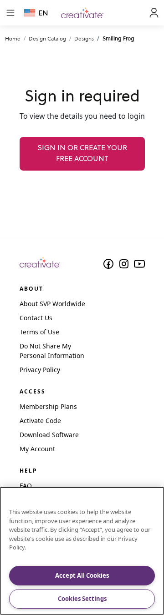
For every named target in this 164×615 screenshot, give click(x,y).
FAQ (26, 485)
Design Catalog (47, 38)
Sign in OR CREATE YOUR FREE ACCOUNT (82, 153)
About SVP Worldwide (52, 303)
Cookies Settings (82, 599)
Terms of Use (39, 332)
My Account (37, 448)
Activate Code (40, 420)
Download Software (49, 434)
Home (12, 38)
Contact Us (36, 317)
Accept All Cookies (82, 575)
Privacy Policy (40, 369)
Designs (84, 38)
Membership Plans (48, 406)
